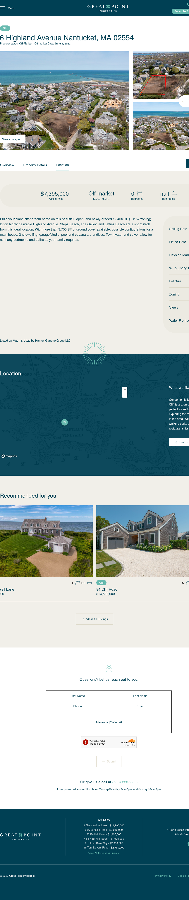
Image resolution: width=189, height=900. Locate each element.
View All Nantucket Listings (104, 853)
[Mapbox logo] (9, 456)
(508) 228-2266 (125, 781)
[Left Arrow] (184, 101)
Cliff (5, 28)
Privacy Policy (163, 875)
